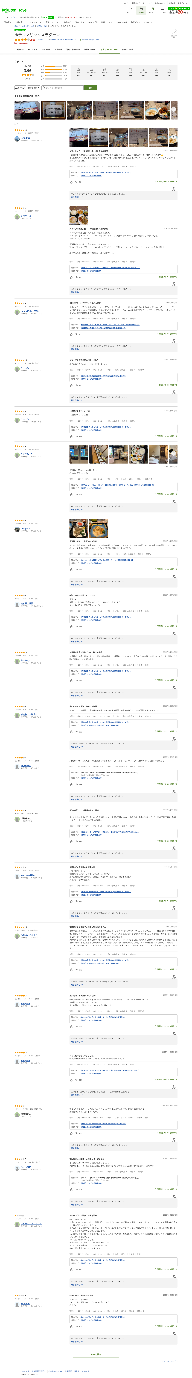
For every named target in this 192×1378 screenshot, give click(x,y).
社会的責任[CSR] (55, 1371)
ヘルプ (125, 3)
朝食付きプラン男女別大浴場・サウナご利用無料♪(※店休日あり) (103, 376)
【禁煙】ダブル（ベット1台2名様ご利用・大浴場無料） (100, 725)
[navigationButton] (173, 109)
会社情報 (25, 1371)
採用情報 (68, 1371)
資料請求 (85, 1371)
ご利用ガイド (135, 3)
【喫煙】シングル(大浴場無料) (91, 176)
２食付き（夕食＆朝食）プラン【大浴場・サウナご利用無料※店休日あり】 (107, 560)
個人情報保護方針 (39, 1371)
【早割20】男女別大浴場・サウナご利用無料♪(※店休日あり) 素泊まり (106, 172)
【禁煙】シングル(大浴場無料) (91, 563)
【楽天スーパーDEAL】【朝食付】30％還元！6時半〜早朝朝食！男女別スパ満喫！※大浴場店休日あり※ (117, 485)
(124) (73, 49)
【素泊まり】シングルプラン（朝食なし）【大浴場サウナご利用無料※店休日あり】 (110, 268)
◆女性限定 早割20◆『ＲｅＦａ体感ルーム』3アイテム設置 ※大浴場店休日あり (110, 325)
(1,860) (109, 49)
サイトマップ (147, 3)
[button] (27, 110)
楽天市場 (172, 3)
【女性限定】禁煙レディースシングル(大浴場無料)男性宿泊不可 (103, 328)
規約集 (77, 1371)
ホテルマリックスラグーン (37, 34)
